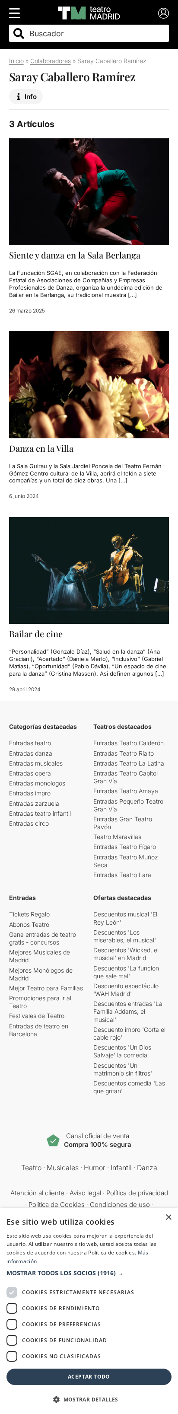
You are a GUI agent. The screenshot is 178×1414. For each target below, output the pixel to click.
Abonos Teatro (29, 924)
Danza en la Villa (41, 448)
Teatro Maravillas (117, 836)
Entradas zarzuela (34, 803)
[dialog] (89, 1311)
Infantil (121, 1167)
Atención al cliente (37, 1193)
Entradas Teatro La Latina (128, 763)
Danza (147, 1167)
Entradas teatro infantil (40, 813)
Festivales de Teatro (36, 1015)
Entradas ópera (30, 773)
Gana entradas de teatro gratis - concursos (42, 938)
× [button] (168, 1217)
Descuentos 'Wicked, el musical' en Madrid (126, 953)
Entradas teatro (30, 743)
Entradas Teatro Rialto (123, 753)
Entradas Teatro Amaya (125, 791)
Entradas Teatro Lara (122, 874)
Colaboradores (50, 60)
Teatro (31, 1167)
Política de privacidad (137, 1193)
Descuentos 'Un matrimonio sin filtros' (122, 1069)
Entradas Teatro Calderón (128, 743)
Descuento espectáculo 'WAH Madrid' (126, 989)
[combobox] (97, 33)
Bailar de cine (36, 633)
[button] (89, 1273)
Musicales (63, 1167)
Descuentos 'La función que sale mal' (126, 972)
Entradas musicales (36, 763)
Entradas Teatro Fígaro (124, 846)
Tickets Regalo (29, 914)
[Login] (163, 13)
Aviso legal (85, 1193)
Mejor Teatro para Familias (46, 988)
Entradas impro (30, 793)
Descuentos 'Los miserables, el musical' (124, 936)
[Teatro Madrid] (89, 12)
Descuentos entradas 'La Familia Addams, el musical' (127, 1011)
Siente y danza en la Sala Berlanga (74, 255)
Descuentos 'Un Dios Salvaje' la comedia (122, 1051)
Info (31, 97)
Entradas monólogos (37, 783)
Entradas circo (29, 823)
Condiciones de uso (120, 1204)
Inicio (16, 60)
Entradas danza (30, 753)
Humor (94, 1167)
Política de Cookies (57, 1204)
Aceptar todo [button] (89, 1376)
